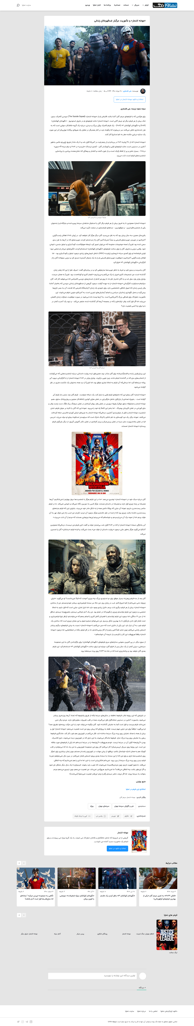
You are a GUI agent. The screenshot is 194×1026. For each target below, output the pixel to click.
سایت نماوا (26, 5)
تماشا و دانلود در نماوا (117, 848)
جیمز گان (123, 797)
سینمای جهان (103, 806)
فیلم (146, 5)
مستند (126, 5)
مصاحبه (117, 5)
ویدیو (87, 5)
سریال (136, 5)
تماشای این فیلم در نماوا (136, 789)
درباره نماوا (141, 1011)
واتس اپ (99, 816)
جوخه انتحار (131, 797)
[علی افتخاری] (142, 91)
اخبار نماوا (97, 5)
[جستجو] (18, 5)
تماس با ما (153, 1011)
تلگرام (127, 816)
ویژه (91, 806)
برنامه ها (107, 5)
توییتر (113, 816)
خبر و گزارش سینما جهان (124, 806)
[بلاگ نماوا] (165, 5)
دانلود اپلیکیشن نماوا (169, 1011)
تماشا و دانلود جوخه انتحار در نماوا (129, 99)
